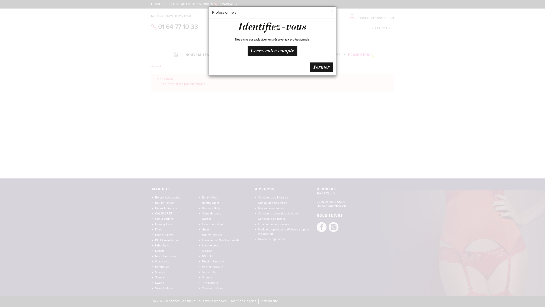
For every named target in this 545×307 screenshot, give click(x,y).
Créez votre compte (272, 51)
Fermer (322, 67)
